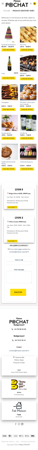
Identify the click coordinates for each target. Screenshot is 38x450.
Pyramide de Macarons (9, 44)
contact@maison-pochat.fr (19, 252)
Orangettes (5, 102)
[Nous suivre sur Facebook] (16, 424)
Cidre (3, 73)
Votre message (19, 270)
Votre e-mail (19, 260)
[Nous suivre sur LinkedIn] (22, 424)
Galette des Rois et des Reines (8, 162)
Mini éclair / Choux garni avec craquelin (27, 103)
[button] (3, 3)
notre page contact (21, 249)
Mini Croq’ (23, 44)
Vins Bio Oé (23, 133)
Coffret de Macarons (26, 162)
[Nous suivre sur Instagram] (19, 424)
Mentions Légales (8, 441)
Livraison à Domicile (28, 441)
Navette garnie (6, 133)
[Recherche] (31, 4)
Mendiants (23, 73)
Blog (17, 441)
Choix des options (8, 49)
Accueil (6, 11)
